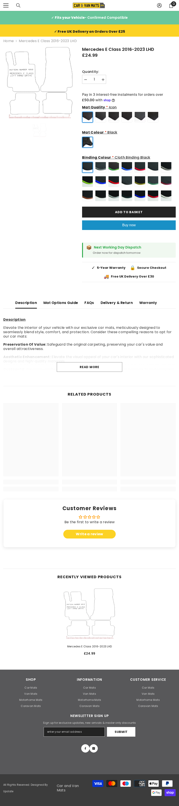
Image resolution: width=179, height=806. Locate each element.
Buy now (129, 225)
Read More (89, 367)
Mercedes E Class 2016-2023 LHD (89, 646)
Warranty (148, 302)
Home (8, 41)
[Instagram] (94, 748)
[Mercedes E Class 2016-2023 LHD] (89, 613)
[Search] (18, 5)
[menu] (6, 5)
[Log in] (159, 5)
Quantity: (90, 72)
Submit (121, 732)
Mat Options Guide (60, 302)
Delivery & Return (117, 302)
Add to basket (129, 212)
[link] (31, 482)
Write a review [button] (89, 534)
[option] (39, 82)
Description (26, 302)
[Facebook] (85, 748)
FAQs (89, 302)
